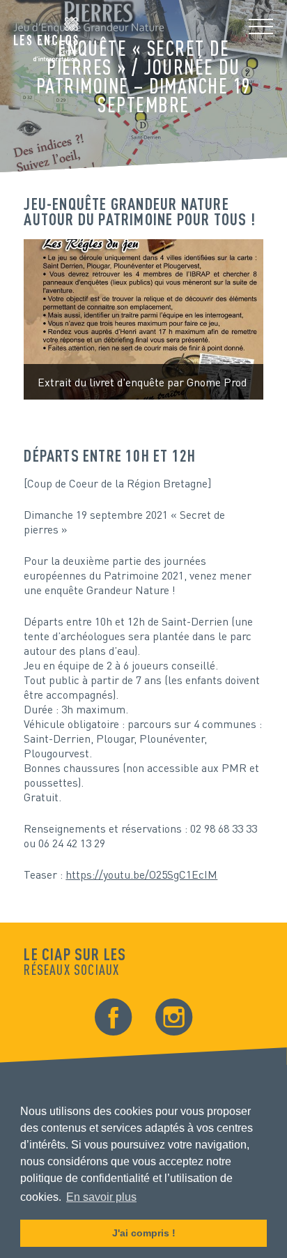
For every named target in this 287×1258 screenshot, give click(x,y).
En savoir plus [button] (101, 1197)
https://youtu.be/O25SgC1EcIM (141, 874)
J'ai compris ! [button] (144, 1232)
